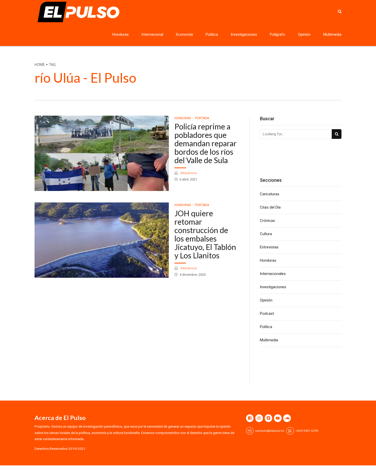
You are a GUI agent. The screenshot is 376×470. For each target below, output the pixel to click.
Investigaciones (244, 34)
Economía (184, 34)
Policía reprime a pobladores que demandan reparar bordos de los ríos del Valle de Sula (205, 143)
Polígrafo (277, 34)
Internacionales (273, 273)
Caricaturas (269, 194)
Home (40, 64)
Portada (202, 118)
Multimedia (332, 34)
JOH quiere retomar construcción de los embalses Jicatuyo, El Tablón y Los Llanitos (205, 234)
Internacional (152, 34)
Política (212, 34)
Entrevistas (269, 247)
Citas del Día (270, 207)
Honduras (120, 34)
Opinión (304, 34)
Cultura (266, 234)
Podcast (267, 313)
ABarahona (188, 173)
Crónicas (267, 220)
